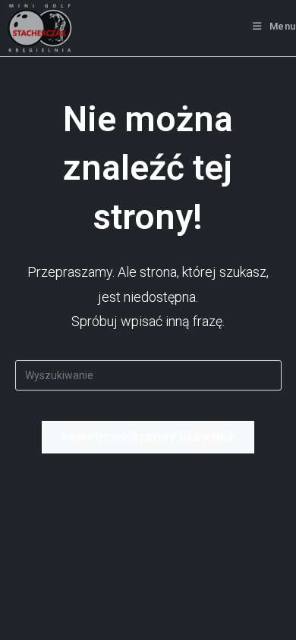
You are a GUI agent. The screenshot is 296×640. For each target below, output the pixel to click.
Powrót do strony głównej (148, 437)
